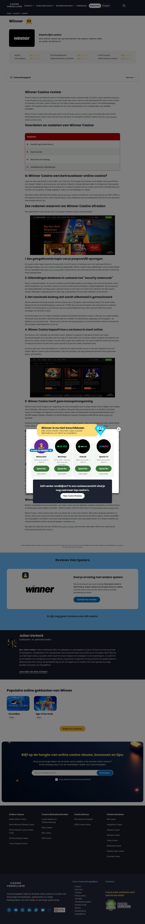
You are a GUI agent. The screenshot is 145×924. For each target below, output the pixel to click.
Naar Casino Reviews (72, 496)
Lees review (41, 473)
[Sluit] (119, 429)
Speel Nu (41, 468)
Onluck (83, 456)
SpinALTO (103, 456)
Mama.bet (41, 456)
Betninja (62, 456)
